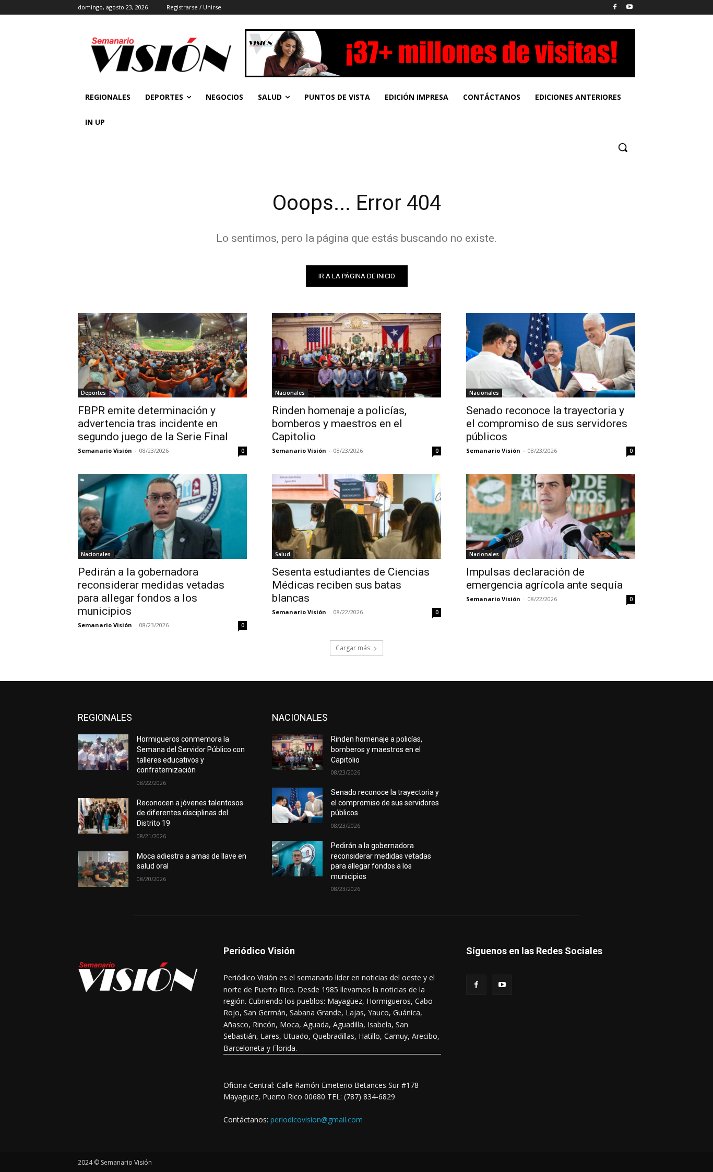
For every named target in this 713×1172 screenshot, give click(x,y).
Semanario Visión (105, 450)
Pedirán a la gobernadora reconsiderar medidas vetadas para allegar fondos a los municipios (151, 591)
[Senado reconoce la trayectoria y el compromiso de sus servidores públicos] (550, 355)
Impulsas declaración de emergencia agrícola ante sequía (544, 578)
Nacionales (290, 392)
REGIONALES (105, 717)
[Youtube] (629, 8)
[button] (622, 147)
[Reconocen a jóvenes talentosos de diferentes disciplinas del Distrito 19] (103, 816)
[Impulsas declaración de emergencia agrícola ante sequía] (550, 516)
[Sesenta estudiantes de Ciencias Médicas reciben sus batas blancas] (356, 516)
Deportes (93, 392)
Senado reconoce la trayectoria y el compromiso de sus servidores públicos (546, 423)
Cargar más (353, 647)
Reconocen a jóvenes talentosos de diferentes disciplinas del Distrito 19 (190, 813)
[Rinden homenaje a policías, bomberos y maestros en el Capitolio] (356, 355)
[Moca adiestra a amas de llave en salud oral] (103, 869)
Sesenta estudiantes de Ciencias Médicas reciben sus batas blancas (351, 585)
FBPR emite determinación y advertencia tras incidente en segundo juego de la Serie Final (153, 423)
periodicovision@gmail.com (316, 1119)
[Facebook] (615, 8)
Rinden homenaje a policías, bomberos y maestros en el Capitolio (339, 423)
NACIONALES (300, 717)
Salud (282, 554)
